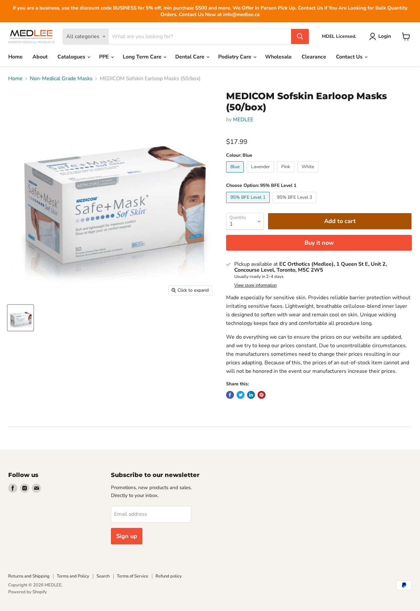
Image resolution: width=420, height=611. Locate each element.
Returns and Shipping (29, 576)
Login (384, 36)
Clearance (314, 56)
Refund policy (169, 576)
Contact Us (350, 56)
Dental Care (190, 56)
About (40, 56)
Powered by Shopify (27, 592)
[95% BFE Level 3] (295, 204)
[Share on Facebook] (230, 395)
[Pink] (286, 174)
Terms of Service (132, 576)
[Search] (300, 36)
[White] (308, 174)
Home (15, 56)
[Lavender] (261, 174)
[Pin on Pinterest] (261, 395)
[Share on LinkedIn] (251, 395)
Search (103, 576)
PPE (104, 56)
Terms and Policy (73, 576)
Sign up (126, 536)
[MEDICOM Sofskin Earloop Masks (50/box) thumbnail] (20, 318)
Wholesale (278, 56)
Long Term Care (143, 56)
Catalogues (72, 56)
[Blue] (235, 174)
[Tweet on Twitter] (240, 395)
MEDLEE (243, 119)
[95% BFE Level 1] (248, 204)
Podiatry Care (235, 56)
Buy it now (319, 243)
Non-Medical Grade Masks (61, 78)
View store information (255, 285)
